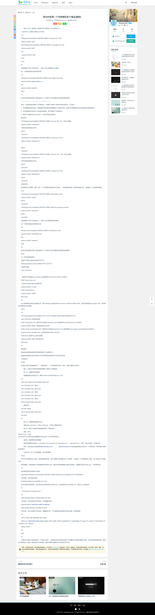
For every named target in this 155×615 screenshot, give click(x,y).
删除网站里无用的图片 (25, 564)
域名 (65, 23)
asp (55, 23)
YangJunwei (55, 547)
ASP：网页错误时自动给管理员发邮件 (59, 596)
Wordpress (44, 2)
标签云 (79, 605)
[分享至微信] (15, 24)
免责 (75, 605)
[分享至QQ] (15, 21)
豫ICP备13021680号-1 (93, 612)
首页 (21, 12)
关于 (71, 605)
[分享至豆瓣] (15, 27)
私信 (127, 25)
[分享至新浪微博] (15, 16)
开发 (84, 605)
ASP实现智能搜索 (24, 596)
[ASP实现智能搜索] (33, 585)
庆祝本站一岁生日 (126, 62)
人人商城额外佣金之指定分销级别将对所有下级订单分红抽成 (128, 56)
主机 (60, 23)
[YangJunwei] (24, 2)
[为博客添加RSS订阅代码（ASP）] (91, 585)
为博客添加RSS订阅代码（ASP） (87, 596)
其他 (70, 2)
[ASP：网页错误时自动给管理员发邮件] (62, 585)
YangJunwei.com (69, 612)
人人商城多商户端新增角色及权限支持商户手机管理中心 (128, 71)
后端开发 (27, 12)
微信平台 (55, 2)
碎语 (63, 2)
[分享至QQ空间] (15, 19)
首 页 (35, 2)
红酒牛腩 (103, 564)
